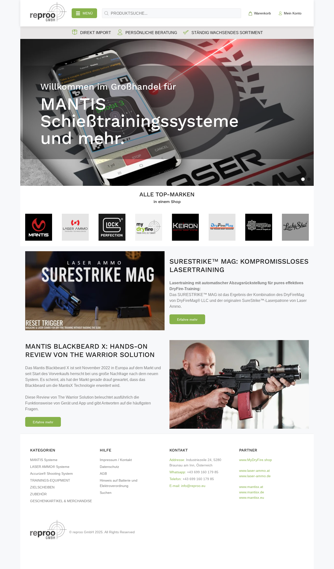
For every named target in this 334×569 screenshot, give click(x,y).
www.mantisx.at (251, 487)
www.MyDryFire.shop (255, 460)
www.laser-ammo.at (254, 471)
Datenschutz (109, 467)
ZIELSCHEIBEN (42, 487)
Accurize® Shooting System (51, 473)
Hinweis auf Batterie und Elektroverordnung (118, 483)
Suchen (105, 493)
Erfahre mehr (187, 319)
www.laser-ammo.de (255, 476)
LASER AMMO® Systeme (49, 467)
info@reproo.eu (193, 486)
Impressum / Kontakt (116, 460)
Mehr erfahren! (30, 152)
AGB (103, 473)
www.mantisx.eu (251, 497)
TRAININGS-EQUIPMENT (50, 480)
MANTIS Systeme (43, 460)
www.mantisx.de (251, 492)
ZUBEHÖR (38, 494)
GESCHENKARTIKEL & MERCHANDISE (61, 501)
